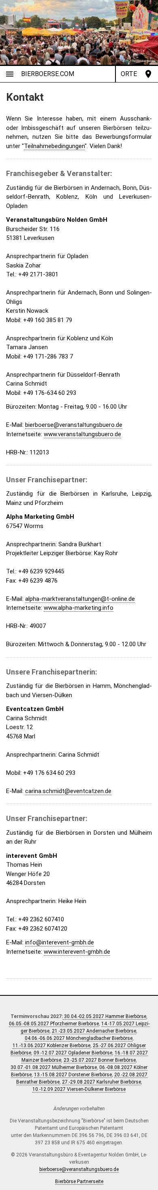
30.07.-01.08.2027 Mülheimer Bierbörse (54, 1067)
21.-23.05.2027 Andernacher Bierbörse (94, 1031)
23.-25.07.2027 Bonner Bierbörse (100, 1060)
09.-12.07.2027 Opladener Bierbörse (73, 1053)
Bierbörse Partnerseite (79, 1181)
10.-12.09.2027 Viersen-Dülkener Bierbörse (79, 1089)
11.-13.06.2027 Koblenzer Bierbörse (51, 1045)
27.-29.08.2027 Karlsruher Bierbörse (101, 1082)
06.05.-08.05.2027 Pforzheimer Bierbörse (54, 1024)
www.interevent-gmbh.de (77, 951)
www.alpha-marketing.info (78, 607)
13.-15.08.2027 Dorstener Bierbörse (73, 1075)
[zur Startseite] (79, 32)
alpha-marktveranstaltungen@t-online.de (80, 598)
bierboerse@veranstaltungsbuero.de (73, 424)
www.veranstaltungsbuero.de (82, 434)
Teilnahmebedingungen (54, 146)
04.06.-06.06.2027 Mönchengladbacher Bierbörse (78, 1038)
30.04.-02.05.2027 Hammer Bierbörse (104, 1016)
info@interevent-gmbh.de (59, 942)
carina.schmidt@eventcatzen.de (68, 791)
